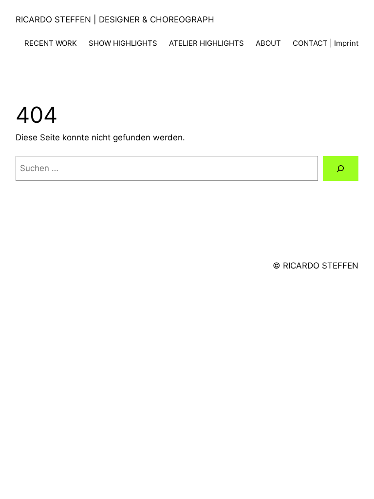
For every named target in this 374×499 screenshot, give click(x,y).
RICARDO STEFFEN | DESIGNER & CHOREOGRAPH (115, 19)
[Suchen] (340, 168)
